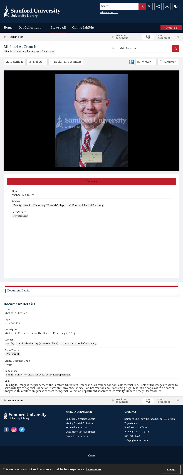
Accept (171, 469)
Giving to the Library (77, 436)
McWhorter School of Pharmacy (85, 205)
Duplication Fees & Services (80, 432)
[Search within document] (175, 48)
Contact (91, 455)
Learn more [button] (93, 469)
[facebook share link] (6, 429)
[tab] (91, 181)
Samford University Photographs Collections (29, 51)
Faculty (17, 205)
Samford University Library (80, 419)
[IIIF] (132, 62)
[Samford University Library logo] (32, 11)
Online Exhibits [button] (83, 27)
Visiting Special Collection (79, 423)
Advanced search (109, 12)
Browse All (58, 27)
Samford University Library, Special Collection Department (38, 375)
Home (8, 27)
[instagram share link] (14, 429)
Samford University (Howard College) (44, 205)
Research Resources (76, 428)
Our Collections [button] (30, 27)
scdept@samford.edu (136, 440)
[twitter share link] (22, 429)
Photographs (20, 216)
